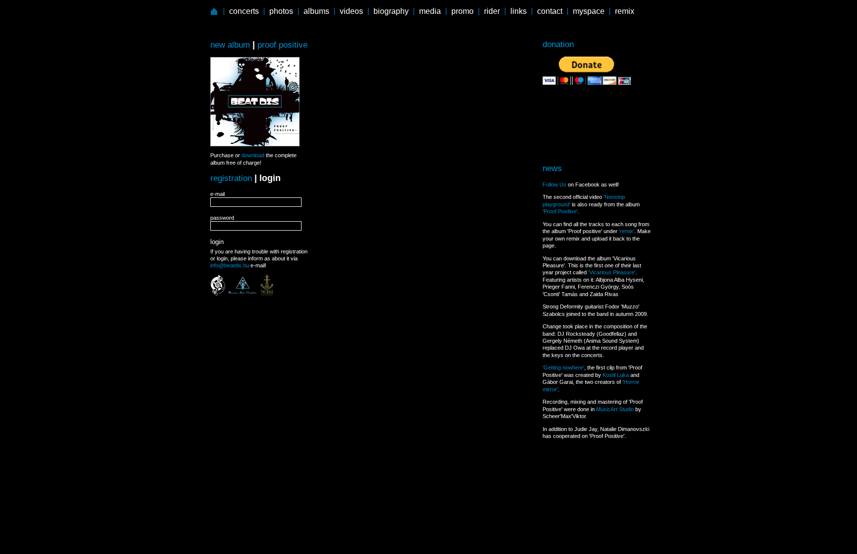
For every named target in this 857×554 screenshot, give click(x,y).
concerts (244, 11)
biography (391, 11)
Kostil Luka (616, 375)
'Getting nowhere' (563, 367)
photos (281, 11)
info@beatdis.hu (229, 265)
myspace (589, 11)
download (253, 155)
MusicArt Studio (615, 409)
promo (462, 11)
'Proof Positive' (560, 211)
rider (492, 11)
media (430, 11)
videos (351, 11)
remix (624, 11)
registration (231, 178)
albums (316, 11)
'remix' (626, 231)
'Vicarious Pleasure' (611, 272)
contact (549, 11)
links (518, 11)
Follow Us (554, 184)
